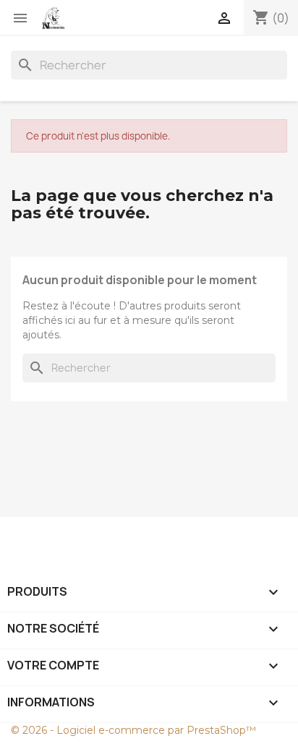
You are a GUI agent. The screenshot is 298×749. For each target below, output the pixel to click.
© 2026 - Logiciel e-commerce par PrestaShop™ (133, 730)
